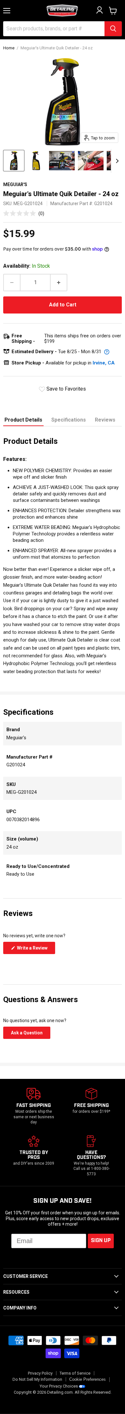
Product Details (23, 420)
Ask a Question (30, 1034)
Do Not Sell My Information (37, 1379)
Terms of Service (75, 1373)
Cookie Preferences (87, 1379)
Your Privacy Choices (59, 1386)
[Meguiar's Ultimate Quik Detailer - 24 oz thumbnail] (14, 160)
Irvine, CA (104, 363)
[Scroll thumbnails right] (116, 161)
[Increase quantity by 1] (59, 282)
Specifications (68, 420)
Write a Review (35, 949)
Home (8, 48)
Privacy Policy (40, 1373)
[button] (23, 213)
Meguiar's (15, 184)
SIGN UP (101, 1240)
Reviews (105, 420)
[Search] (113, 28)
